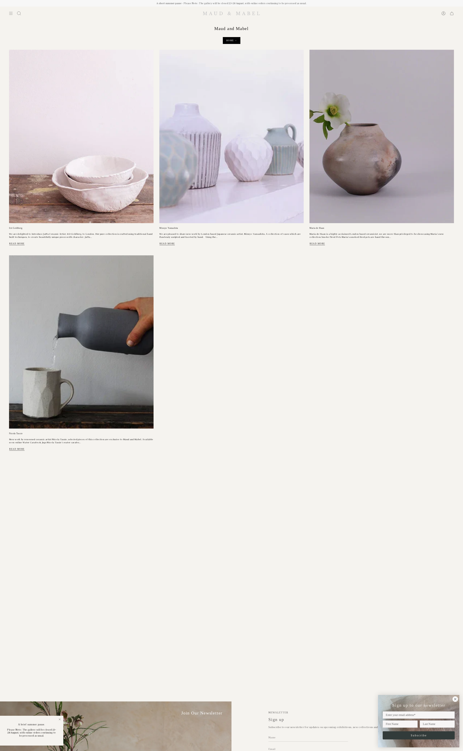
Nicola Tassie (16, 433)
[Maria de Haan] (381, 136)
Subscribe (419, 735)
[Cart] (452, 13)
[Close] (59, 719)
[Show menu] (10, 13)
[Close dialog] (455, 699)
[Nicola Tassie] (81, 342)
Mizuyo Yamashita (168, 228)
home (230, 40)
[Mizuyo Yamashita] (231, 136)
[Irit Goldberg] (81, 136)
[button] (19, 13)
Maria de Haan (316, 228)
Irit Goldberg (15, 228)
